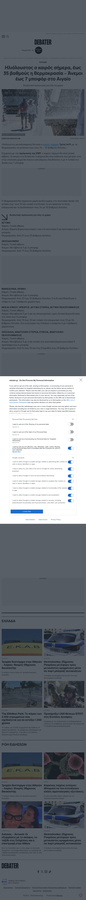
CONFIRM (27, 511)
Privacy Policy (56, 519)
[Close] (82, 380)
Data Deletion (30, 519)
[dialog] (43, 450)
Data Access (43, 519)
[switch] (71, 424)
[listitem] (43, 419)
